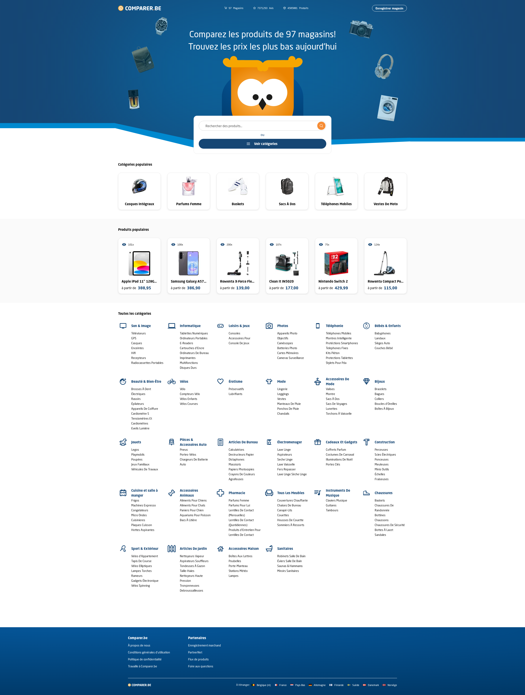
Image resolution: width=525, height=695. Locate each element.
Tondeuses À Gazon (192, 566)
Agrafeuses (236, 479)
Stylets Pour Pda (336, 362)
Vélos (184, 381)
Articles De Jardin (193, 549)
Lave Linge (284, 449)
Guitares (331, 505)
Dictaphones (236, 459)
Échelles (380, 474)
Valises (330, 389)
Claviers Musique (336, 500)
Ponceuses (382, 459)
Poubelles (235, 561)
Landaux (380, 338)
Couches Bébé (384, 348)
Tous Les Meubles (290, 493)
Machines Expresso (143, 505)
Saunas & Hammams (290, 566)
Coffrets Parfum (336, 449)
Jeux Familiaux (140, 464)
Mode (281, 381)
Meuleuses (382, 464)
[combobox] (262, 126)
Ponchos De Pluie (288, 408)
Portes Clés (333, 464)
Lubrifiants (235, 394)
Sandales (380, 535)
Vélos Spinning (140, 585)
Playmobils (138, 454)
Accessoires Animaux (189, 492)
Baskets (380, 500)
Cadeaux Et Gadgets (341, 442)
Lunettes (331, 408)
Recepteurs (138, 358)
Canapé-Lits (284, 510)
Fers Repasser (286, 469)
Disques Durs (188, 367)
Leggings (283, 394)
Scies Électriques (385, 454)
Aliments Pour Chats (192, 505)
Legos (135, 449)
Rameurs (137, 575)
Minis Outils (382, 469)
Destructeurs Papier (241, 454)
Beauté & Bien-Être (146, 381)
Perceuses (381, 449)
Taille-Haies (187, 571)
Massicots (235, 464)
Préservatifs (236, 389)
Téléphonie (334, 326)
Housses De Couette (290, 520)
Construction (385, 442)
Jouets (136, 442)
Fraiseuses (382, 479)
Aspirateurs (284, 454)
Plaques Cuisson (141, 525)
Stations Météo (238, 571)
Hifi (133, 353)
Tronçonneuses (189, 585)
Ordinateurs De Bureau (194, 353)
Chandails (283, 413)
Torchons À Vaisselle (339, 413)
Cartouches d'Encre (192, 348)
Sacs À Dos (333, 399)
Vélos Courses (189, 403)
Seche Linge (285, 459)
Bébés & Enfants (388, 326)
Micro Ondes (139, 515)
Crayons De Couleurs (242, 474)
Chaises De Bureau (289, 505)
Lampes (234, 575)
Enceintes (137, 348)
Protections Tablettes (339, 358)
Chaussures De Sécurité (390, 525)
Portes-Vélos (188, 454)
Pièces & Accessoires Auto (193, 442)
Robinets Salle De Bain (291, 556)
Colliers (379, 399)
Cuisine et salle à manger (144, 492)
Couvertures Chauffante (292, 500)
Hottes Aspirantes (142, 530)
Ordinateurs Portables (194, 338)
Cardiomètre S (140, 413)
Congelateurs (139, 510)
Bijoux (380, 381)
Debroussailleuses (191, 590)
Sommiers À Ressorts (290, 525)
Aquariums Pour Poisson (195, 515)
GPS (133, 338)
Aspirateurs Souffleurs (194, 561)
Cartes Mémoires (288, 353)
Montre (330, 394)
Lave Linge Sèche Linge (292, 474)
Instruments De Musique (338, 492)
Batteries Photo (287, 348)
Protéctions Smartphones (342, 343)
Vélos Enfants (188, 399)
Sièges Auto (382, 343)
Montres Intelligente (339, 338)
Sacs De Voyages (336, 403)
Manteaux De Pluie (289, 403)
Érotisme (235, 381)
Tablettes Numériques (194, 333)
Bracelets (381, 389)
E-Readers (186, 343)
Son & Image (141, 326)
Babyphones (383, 333)
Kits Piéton (333, 353)
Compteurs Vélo (190, 394)
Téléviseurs (138, 333)
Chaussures (384, 493)
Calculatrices (236, 449)
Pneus (184, 449)
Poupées (137, 459)
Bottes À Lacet (384, 530)
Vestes (281, 399)
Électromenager (289, 442)
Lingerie (282, 389)
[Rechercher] (321, 126)
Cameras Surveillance (290, 358)
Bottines (380, 515)
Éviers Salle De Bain (289, 561)
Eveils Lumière (140, 428)
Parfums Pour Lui (239, 505)
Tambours (332, 510)
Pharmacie (237, 493)
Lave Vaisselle (286, 464)
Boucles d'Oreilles (386, 403)
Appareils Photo (287, 333)
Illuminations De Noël (339, 459)
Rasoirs (136, 399)
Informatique (190, 326)
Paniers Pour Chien (192, 510)
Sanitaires (285, 549)
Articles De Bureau (243, 442)
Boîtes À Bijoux (384, 408)
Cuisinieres (138, 520)
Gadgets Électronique (145, 580)
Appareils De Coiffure (144, 408)
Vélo (182, 389)
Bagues (379, 394)
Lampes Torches (141, 571)
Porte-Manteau (238, 566)
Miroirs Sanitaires (288, 571)
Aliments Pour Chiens (193, 500)
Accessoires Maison (244, 549)
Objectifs (282, 338)
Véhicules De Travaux (144, 469)
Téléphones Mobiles (338, 333)
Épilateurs (137, 403)
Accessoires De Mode (337, 381)
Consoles (234, 333)
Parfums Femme (239, 500)
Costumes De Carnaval (340, 454)
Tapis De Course (141, 561)
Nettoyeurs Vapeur (192, 556)
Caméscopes (285, 343)
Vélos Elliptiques (141, 566)
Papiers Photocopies (241, 469)
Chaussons (382, 520)
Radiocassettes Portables (147, 362)
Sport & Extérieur (144, 549)
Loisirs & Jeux (239, 326)
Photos (282, 326)
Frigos (135, 500)
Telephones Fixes (337, 348)
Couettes (283, 515)
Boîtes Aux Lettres (240, 556)
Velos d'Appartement (144, 556)
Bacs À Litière (188, 520)
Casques (136, 343)
